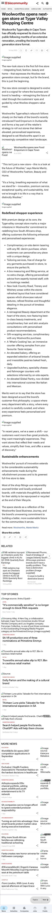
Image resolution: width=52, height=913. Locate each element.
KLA (4, 565)
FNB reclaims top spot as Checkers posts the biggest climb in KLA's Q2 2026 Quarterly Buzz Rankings (12, 574)
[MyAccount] (48, 3)
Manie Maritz (32, 527)
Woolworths (19, 527)
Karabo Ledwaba (8, 687)
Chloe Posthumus (8, 889)
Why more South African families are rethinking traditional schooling (14, 840)
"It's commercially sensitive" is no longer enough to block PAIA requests (26, 606)
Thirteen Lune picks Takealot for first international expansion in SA (24, 704)
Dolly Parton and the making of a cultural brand (26, 682)
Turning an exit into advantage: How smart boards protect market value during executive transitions (20, 824)
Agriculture (36, 9)
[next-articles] (49, 556)
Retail (10, 9)
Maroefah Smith (7, 876)
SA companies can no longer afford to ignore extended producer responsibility (20, 808)
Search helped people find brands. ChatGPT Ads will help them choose (23, 727)
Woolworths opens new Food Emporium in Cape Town (29, 148)
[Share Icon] (47, 153)
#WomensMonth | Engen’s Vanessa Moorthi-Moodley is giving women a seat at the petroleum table (20, 870)
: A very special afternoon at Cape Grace (18, 884)
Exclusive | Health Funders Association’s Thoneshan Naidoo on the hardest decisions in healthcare (20, 770)
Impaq (4, 846)
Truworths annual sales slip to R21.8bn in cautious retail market (25, 662)
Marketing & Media (22, 9)
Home (3, 9)
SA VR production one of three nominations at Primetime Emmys (22, 639)
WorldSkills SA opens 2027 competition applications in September (16, 753)
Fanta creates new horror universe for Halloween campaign (20, 855)
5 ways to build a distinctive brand (36, 577)
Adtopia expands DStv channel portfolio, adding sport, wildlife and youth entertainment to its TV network (15, 788)
